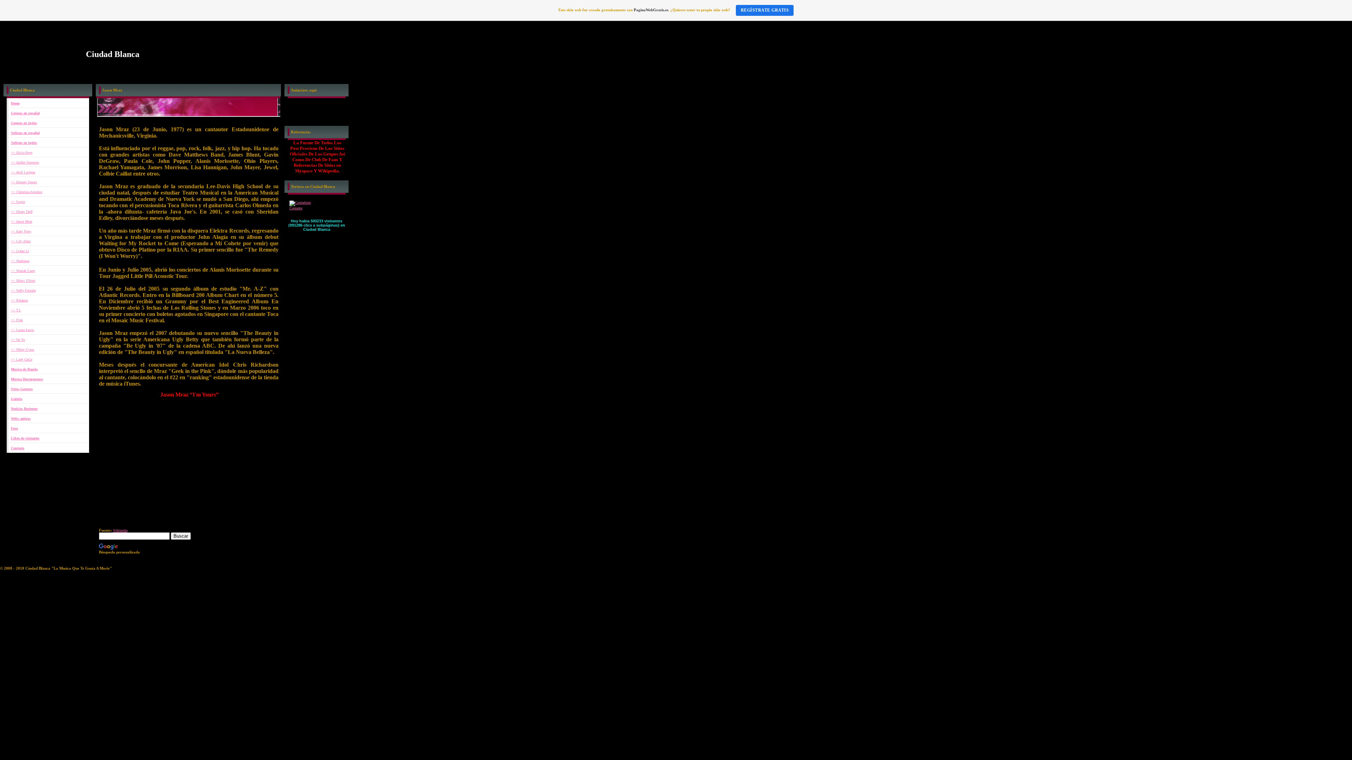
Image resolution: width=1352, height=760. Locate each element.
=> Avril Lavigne (23, 172)
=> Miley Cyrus (22, 350)
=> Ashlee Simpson (25, 162)
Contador (295, 208)
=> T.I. (16, 310)
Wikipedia (120, 530)
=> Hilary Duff (21, 212)
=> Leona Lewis (22, 330)
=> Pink (17, 320)
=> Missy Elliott (23, 281)
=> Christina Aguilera (26, 192)
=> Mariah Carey (23, 271)
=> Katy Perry (21, 231)
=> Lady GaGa (21, 359)
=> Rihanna (19, 300)
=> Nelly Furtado (23, 290)
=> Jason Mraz (21, 221)
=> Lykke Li (20, 251)
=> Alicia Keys (21, 152)
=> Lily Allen (21, 241)
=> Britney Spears (24, 182)
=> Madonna (20, 261)
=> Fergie (18, 202)
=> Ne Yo (18, 340)
